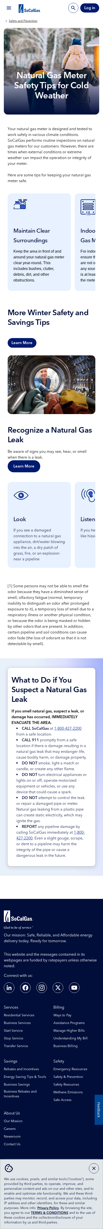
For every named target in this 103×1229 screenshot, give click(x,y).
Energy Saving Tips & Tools (25, 1077)
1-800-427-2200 (67, 728)
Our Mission (13, 1121)
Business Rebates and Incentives (20, 1094)
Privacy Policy (48, 1208)
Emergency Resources (70, 1069)
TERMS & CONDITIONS (49, 1213)
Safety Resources (66, 1084)
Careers (10, 1129)
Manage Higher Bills (69, 1030)
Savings (10, 1061)
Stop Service (13, 1038)
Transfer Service (16, 1046)
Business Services (17, 1023)
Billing (58, 1007)
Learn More (22, 342)
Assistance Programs (69, 1023)
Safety (58, 1061)
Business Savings (17, 1084)
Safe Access (62, 1100)
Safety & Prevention (68, 1077)
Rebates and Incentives (21, 1069)
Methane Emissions (68, 1092)
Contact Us (12, 1144)
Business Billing (65, 1046)
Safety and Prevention (23, 21)
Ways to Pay (62, 1015)
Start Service (13, 1030)
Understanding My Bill (70, 1038)
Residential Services (19, 1015)
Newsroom (12, 1136)
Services (11, 1007)
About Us (12, 1113)
